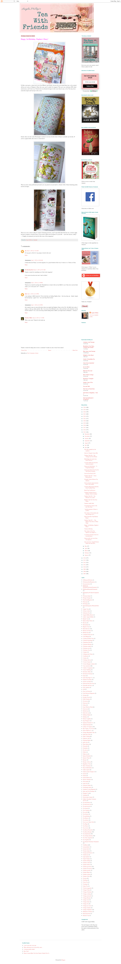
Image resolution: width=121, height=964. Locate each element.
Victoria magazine (87, 888)
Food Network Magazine (88, 693)
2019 (84, 423)
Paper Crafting (86, 736)
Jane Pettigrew (86, 720)
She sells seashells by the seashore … (90, 450)
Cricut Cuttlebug (87, 669)
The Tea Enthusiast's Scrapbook (88, 398)
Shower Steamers (87, 779)
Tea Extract (85, 814)
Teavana (85, 878)
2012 (84, 562)
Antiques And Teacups (88, 342)
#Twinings (85, 603)
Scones (84, 773)
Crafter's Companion (88, 668)
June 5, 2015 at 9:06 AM (37, 260)
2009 (84, 569)
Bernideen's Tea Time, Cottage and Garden (88, 346)
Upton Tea (85, 886)
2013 (84, 560)
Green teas (85, 709)
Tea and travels (86, 806)
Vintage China (86, 890)
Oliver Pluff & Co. (87, 730)
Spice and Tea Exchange (88, 791)
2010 (84, 567)
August (86, 443)
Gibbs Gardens (86, 699)
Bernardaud (85, 624)
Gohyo (84, 705)
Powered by (86, 91)
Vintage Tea (86, 903)
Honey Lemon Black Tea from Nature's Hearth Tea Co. (36, 953)
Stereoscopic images (87, 797)
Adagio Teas (86, 609)
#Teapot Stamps (86, 598)
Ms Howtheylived (29, 270)
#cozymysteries (86, 584)
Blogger (63, 960)
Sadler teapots (86, 769)
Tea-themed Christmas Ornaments (91, 841)
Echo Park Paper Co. (88, 677)
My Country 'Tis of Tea (88, 728)
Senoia (84, 775)
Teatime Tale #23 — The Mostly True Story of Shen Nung (91, 521)
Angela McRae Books (88, 615)
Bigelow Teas (86, 626)
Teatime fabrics (86, 864)
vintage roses (86, 900)
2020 (84, 421)
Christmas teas (86, 648)
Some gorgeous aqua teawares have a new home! (91, 483)
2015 (84, 432)
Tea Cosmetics (86, 810)
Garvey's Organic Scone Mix (91, 453)
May (86, 546)
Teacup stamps (86, 851)
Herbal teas (85, 711)
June (86, 447)
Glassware (85, 703)
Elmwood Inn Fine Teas (88, 683)
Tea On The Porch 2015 (90, 473)
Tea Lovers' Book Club (88, 822)
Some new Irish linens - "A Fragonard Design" (90, 466)
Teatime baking (86, 860)
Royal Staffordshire (87, 767)
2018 (84, 425)
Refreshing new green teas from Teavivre (90, 459)
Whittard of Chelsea (87, 911)
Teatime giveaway (87, 866)
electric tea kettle (87, 681)
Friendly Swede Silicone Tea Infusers (91, 480)
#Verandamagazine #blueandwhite (91, 605)
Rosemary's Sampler (88, 378)
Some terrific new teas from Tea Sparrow (90, 538)
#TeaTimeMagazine (87, 600)
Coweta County (86, 662)
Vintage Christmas (87, 892)
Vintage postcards (87, 896)
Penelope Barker (87, 740)
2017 (84, 427)
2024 (84, 412)
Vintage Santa (86, 901)
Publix (84, 752)
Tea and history (86, 802)
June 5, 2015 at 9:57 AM (39, 270)
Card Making (86, 636)
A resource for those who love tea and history (91, 535)
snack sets (85, 783)
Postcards (85, 746)
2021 (84, 418)
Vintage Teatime (87, 907)
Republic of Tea (86, 764)
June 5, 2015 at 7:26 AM (32, 250)
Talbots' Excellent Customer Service (89, 799)
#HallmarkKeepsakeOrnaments (90, 589)
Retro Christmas (86, 765)
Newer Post (24, 350)
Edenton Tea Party (87, 679)
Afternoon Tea (86, 613)
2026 (84, 407)
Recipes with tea (87, 762)
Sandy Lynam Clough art (89, 771)
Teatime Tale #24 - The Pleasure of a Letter (89, 496)
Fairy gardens (86, 687)
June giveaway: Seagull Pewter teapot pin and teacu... (91, 542)
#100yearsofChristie (87, 580)
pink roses (85, 742)
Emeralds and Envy (87, 685)
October (87, 438)
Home (49, 350)
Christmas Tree (86, 650)
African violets (86, 611)
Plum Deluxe (86, 744)
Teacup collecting (88, 529)
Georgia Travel (86, 697)
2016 (84, 430)
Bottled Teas (86, 632)
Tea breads (85, 808)
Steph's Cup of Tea (88, 382)
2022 (84, 416)
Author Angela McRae (88, 617)
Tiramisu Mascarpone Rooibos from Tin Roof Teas (91, 487)
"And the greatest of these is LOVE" (90, 509)
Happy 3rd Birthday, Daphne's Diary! (91, 525)
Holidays (85, 717)
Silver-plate (85, 781)
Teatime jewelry (86, 870)
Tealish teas (85, 854)
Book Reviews (86, 628)
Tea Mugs (85, 824)
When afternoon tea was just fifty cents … (33, 947)
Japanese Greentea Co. (88, 722)
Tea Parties (85, 826)
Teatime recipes (86, 874)
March (86, 550)
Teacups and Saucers (88, 853)
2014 (84, 558)
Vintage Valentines (87, 909)
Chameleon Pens (87, 642)
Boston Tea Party (87, 630)
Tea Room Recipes (87, 832)
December (87, 434)
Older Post (75, 350)
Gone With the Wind (88, 707)
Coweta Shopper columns (89, 664)
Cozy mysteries (86, 666)
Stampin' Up (86, 793)
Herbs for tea (86, 713)
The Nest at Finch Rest (89, 389)
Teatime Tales (86, 876)
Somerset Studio (87, 785)
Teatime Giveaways (87, 868)
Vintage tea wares (87, 905)
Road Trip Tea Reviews (89, 490)
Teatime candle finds (89, 503)
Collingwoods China (87, 654)
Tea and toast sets (87, 804)
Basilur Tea (85, 619)
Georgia (85, 695)
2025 (84, 409)
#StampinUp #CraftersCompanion (91, 592)
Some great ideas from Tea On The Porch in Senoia (91, 470)
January (87, 555)
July (86, 445)
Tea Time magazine (87, 837)
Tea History (85, 818)
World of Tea (86, 915)
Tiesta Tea (85, 882)
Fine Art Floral (86, 691)
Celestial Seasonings (87, 640)
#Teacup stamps (86, 596)
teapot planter (86, 856)
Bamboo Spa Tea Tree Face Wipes (90, 500)
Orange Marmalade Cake (88, 732)
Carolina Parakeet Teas (88, 638)
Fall (84, 689)
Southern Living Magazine (89, 789)
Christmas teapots (87, 646)
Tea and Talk (86, 386)
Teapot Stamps (86, 858)
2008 (84, 571)
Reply (26, 255)
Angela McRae (29, 240)
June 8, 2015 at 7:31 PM (38, 318)
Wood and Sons (86, 913)
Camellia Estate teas (87, 634)
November (87, 436)
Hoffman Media (86, 715)
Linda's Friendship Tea (89, 359)
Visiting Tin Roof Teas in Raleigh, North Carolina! (90, 493)
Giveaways (85, 701)
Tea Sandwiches (86, 833)
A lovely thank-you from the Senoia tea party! (91, 463)
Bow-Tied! (26, 951)
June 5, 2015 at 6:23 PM (33, 294)
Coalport (85, 652)
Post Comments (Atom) (32, 353)
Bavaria (85, 622)
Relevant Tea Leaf (87, 371)
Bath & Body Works (87, 621)
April (86, 548)
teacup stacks (86, 849)
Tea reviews (85, 828)
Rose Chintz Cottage (88, 375)
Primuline (85, 748)
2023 (84, 414)
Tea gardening (86, 816)
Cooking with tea (87, 660)
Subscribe (90, 86)
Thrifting (85, 880)
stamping (85, 795)
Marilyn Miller (28, 318)
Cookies (85, 658)
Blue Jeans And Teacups (89, 351)
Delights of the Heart (88, 355)
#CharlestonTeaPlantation (89, 582)
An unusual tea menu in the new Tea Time (90, 506)
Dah (26, 294)
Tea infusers (86, 820)
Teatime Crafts (86, 862)
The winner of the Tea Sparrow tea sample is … (90, 531)
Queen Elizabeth (87, 756)
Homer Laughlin (87, 718)
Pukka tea (85, 754)
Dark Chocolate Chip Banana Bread (91, 517)
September (87, 440)
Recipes (85, 760)
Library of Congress (87, 726)
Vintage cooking (87, 894)
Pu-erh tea (85, 750)
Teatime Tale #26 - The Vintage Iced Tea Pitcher (90, 456)
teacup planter (86, 847)
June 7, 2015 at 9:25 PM (37, 305)
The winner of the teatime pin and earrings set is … (91, 513)
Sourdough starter (87, 787)
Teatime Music (86, 872)
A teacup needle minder (29, 949)
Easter (84, 675)
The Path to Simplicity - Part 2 (90, 393)
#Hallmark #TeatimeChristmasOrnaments (90, 586)
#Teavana (85, 602)
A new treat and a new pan (30, 945)
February (87, 553)
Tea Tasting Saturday (88, 835)
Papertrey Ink (86, 738)
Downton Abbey (87, 671)
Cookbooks (85, 656)
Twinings (85, 884)
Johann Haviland (87, 724)
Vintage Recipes (86, 898)
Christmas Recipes (87, 644)
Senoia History (86, 777)
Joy (26, 251)
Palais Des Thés (86, 734)
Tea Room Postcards (87, 830)
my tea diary (86, 367)
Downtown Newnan (87, 673)
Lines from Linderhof (88, 363)
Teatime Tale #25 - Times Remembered (90, 476)
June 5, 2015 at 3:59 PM (37, 282)
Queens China (86, 758)
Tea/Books (85, 845)
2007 (84, 573)
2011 (84, 564)
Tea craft (85, 812)
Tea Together (86, 839)
